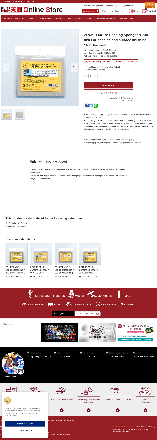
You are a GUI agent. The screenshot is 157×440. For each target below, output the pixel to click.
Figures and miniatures (14, 18)
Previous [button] (6, 67)
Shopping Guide (69, 420)
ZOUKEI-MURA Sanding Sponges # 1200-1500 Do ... (88, 270)
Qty (85, 76)
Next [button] (74, 67)
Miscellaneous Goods (105, 18)
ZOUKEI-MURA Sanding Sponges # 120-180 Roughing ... (65, 270)
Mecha (31, 18)
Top (3, 26)
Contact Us (129, 5)
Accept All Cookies (25, 424)
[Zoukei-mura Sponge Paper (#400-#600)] (41, 254)
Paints (59, 18)
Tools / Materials (74, 18)
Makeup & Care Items (21, 223)
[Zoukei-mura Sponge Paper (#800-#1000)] (16, 254)
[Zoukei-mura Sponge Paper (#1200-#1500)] (90, 254)
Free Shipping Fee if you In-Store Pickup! (103, 67)
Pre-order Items (126, 18)
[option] (39, 67)
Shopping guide (114, 5)
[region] (25, 415)
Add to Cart (108, 85)
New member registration (93, 5)
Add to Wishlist (108, 93)
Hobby (8, 227)
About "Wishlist (127, 100)
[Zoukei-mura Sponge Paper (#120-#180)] (66, 254)
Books (88, 18)
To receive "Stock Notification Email (120, 98)
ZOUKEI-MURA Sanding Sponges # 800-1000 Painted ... (15, 270)
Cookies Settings (25, 430)
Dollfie (8, 223)
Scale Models (45, 18)
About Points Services (96, 70)
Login (136, 11)
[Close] (45, 395)
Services (130, 304)
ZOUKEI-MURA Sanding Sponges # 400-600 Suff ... (39, 270)
